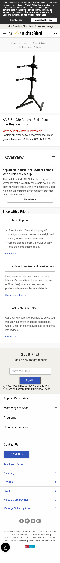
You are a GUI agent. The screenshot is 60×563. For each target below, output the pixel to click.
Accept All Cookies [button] (43, 20)
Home (13, 43)
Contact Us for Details (15, 295)
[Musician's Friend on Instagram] (39, 521)
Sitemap (51, 538)
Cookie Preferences (37, 15)
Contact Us (10, 336)
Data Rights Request (47, 532)
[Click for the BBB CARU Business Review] (30, 546)
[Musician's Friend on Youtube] (33, 521)
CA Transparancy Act (35, 538)
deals (32, 26)
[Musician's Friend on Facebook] (21, 521)
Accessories (24, 43)
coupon (41, 26)
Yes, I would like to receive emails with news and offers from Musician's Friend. (28, 387)
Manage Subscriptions (17, 508)
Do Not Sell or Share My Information (19, 532)
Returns (8, 482)
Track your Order (14, 464)
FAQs (7, 490)
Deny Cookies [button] (16, 20)
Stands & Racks (39, 43)
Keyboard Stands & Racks (30, 47)
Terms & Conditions (40, 535)
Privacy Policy (31, 5)
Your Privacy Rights (13, 538)
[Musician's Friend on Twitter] (27, 521)
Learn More (10, 253)
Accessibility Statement (15, 541)
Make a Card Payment (16, 499)
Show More (30, 199)
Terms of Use (21, 15)
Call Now (18, 454)
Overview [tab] (14, 157)
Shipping (9, 473)
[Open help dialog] (5, 547)
